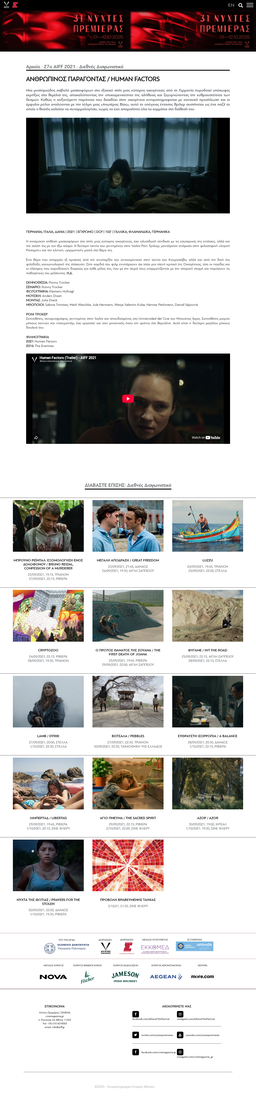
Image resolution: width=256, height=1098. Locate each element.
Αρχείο (33, 67)
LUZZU (208, 560)
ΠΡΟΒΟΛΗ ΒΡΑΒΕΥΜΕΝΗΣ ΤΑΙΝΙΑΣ (128, 900)
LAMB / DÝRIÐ (48, 736)
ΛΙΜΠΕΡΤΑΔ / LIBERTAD (48, 818)
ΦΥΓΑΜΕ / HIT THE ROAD (207, 650)
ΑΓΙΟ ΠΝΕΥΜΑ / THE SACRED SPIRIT (128, 818)
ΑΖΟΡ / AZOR (207, 818)
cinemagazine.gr (158, 1052)
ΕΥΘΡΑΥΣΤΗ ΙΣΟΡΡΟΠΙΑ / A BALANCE (207, 736)
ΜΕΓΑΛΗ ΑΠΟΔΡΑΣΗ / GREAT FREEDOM (128, 560)
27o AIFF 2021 (60, 67)
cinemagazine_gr (195, 1057)
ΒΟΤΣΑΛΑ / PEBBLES (128, 736)
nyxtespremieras (157, 1035)
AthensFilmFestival (150, 1019)
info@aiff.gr (58, 1027)
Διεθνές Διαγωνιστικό (101, 67)
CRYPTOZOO (48, 650)
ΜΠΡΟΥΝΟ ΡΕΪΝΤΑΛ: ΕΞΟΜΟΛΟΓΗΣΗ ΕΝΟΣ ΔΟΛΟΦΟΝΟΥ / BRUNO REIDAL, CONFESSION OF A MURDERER (48, 564)
